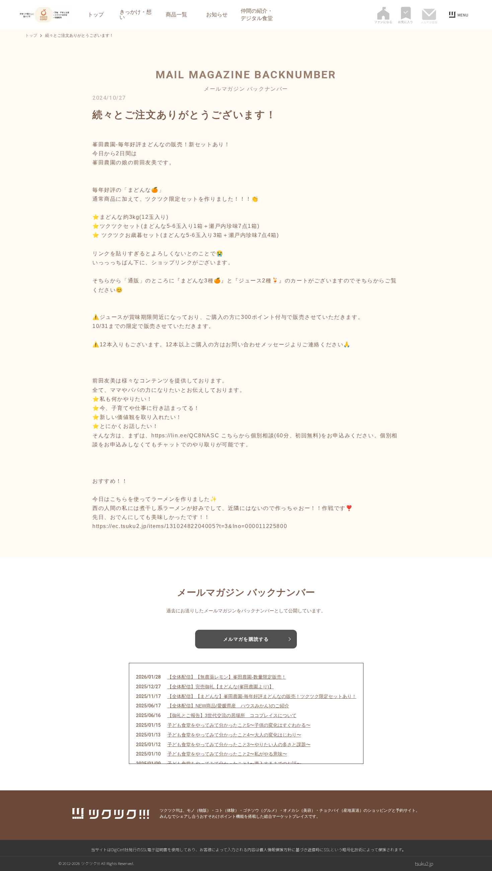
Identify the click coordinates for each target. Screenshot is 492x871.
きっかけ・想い (135, 14)
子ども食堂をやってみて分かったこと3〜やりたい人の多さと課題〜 (239, 744)
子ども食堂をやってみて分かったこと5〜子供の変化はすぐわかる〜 (239, 725)
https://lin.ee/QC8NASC (185, 435)
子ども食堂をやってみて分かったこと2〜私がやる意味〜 (227, 754)
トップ (96, 14)
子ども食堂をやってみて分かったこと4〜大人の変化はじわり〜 (234, 734)
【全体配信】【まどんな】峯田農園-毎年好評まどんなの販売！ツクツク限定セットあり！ (261, 696)
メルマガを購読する (246, 639)
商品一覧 (176, 14)
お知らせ (217, 14)
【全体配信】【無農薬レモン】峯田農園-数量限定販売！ (226, 677)
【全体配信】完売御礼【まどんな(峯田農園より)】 (220, 686)
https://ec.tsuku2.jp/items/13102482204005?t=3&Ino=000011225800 (189, 526)
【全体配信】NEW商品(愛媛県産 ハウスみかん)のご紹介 (228, 705)
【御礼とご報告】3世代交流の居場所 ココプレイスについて (232, 715)
